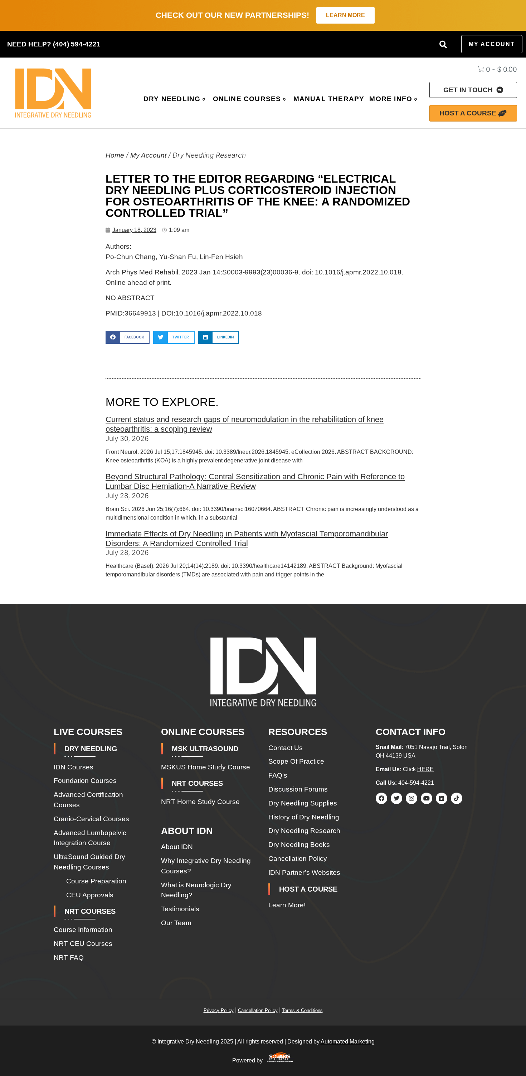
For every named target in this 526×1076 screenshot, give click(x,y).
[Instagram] (411, 798)
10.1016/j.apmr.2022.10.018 (218, 313)
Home (115, 155)
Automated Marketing (348, 1041)
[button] (443, 44)
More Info (390, 99)
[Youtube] (426, 798)
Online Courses (247, 99)
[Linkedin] (441, 798)
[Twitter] (396, 798)
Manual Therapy (329, 99)
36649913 (140, 313)
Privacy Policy (219, 1010)
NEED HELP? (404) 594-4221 (54, 44)
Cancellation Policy (258, 1010)
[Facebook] (381, 798)
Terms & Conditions (302, 1010)
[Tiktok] (456, 798)
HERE (425, 769)
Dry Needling (171, 99)
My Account (148, 155)
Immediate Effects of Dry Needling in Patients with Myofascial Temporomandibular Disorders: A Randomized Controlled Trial (247, 538)
